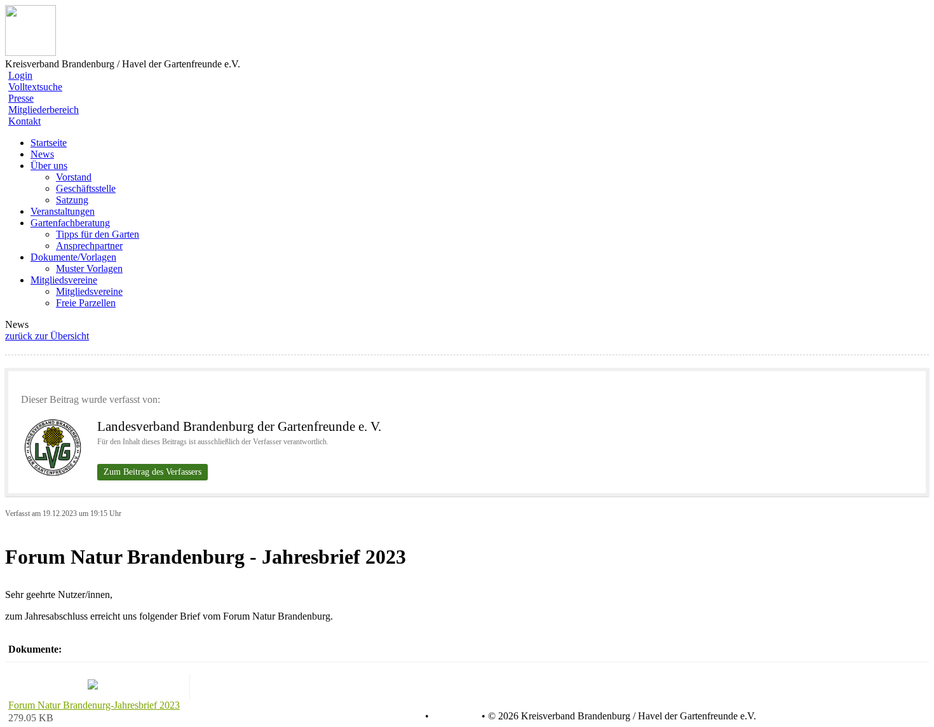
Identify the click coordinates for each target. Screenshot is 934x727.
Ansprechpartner (89, 245)
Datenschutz (397, 716)
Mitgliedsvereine (89, 291)
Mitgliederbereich (43, 109)
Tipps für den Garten (97, 234)
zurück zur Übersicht (47, 335)
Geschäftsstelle (86, 188)
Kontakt (24, 121)
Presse (21, 98)
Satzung (72, 199)
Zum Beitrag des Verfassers (152, 472)
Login (20, 75)
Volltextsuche (35, 86)
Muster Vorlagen (89, 268)
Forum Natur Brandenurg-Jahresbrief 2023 (94, 705)
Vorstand (73, 177)
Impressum (454, 716)
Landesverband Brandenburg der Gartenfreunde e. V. (239, 426)
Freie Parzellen (86, 302)
